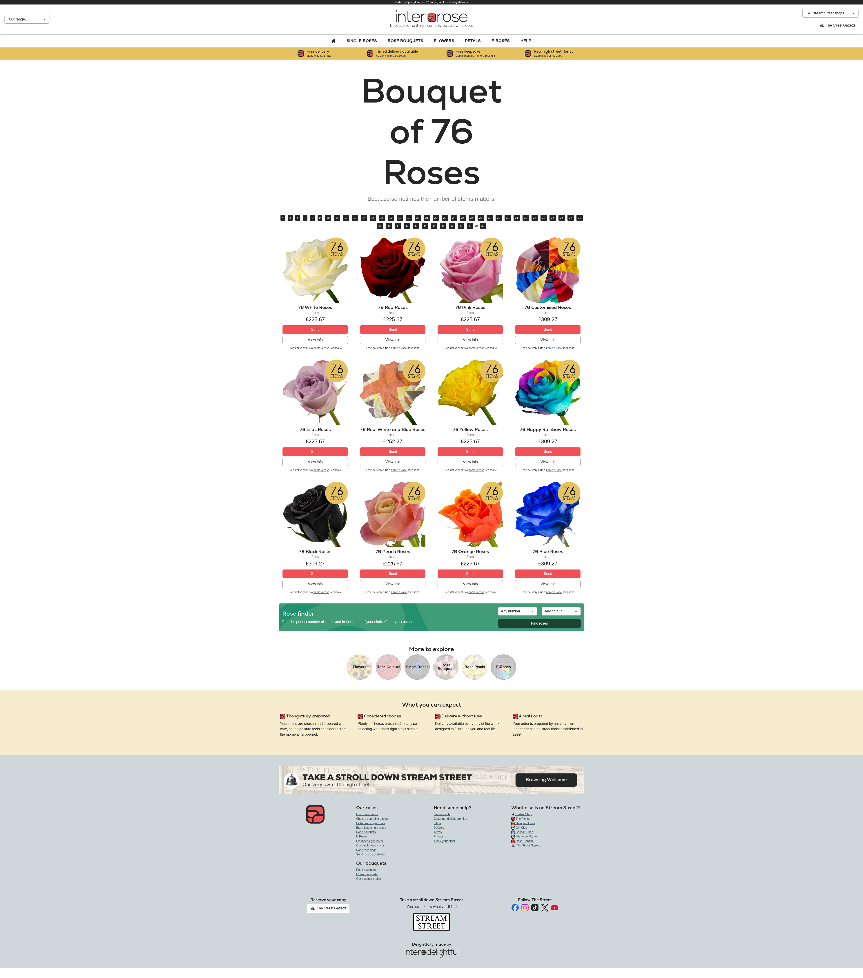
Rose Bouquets (405, 40)
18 (399, 217)
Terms (438, 832)
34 (543, 217)
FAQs (437, 823)
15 (372, 217)
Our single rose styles (370, 845)
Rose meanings (366, 850)
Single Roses (362, 40)
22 (435, 217)
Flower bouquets (367, 874)
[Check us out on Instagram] (525, 907)
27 (480, 217)
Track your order (444, 841)
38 (579, 217)
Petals (473, 40)
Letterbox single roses (370, 823)
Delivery (439, 827)
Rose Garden (524, 841)
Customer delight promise (450, 818)
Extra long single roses (371, 827)
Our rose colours (367, 814)
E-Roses (501, 40)
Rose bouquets (366, 832)
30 (507, 217)
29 (498, 217)
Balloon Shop (524, 832)
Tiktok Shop (523, 814)
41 (398, 226)
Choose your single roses (372, 818)
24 (453, 217)
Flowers (444, 40)
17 (390, 217)
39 (380, 226)
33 (534, 217)
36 (561, 217)
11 (337, 217)
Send (315, 329)
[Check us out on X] (544, 907)
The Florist (522, 818)
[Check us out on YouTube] (554, 907)
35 (552, 217)
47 (452, 226)
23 (444, 217)
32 (525, 217)
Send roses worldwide (370, 854)
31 (516, 217)
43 (416, 226)
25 (462, 217)
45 (434, 226)
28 (489, 217)
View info (315, 340)
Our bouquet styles (368, 878)
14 (363, 217)
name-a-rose (321, 348)
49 (470, 226)
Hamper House (525, 823)
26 (471, 217)
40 (389, 226)
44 (425, 226)
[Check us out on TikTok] (534, 907)
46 (443, 226)
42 (407, 226)
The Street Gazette (840, 25)
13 (354, 217)
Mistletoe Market (526, 836)
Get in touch (442, 814)
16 (381, 217)
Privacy (439, 836)
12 (345, 217)
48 (461, 226)
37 (570, 217)
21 (426, 217)
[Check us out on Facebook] (515, 907)
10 (328, 217)
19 (408, 217)
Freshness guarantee (370, 841)
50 (483, 226)
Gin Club (521, 827)
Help (525, 40)
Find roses (539, 623)
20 (417, 217)
